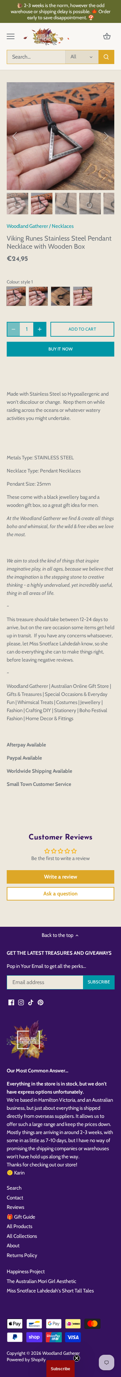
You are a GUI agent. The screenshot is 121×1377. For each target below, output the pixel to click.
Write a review (60, 877)
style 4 (82, 296)
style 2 (38, 296)
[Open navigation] (10, 36)
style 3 (60, 296)
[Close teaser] (76, 1358)
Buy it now (60, 348)
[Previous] (15, 136)
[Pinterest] (40, 1002)
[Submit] (106, 57)
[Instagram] (21, 1002)
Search (14, 1188)
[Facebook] (11, 1002)
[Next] (105, 136)
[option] (60, 136)
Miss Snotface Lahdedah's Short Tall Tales (50, 1291)
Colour (13, 281)
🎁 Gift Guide (21, 1217)
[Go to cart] (107, 36)
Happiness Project (26, 1271)
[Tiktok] (31, 1002)
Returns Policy (22, 1255)
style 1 (16, 296)
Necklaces (63, 226)
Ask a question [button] (60, 893)
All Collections (22, 1236)
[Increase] (39, 329)
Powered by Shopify (26, 1359)
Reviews (15, 1207)
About (13, 1246)
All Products (19, 1226)
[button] (60, 1368)
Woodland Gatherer (27, 226)
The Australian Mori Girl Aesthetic (41, 1281)
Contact (15, 1198)
